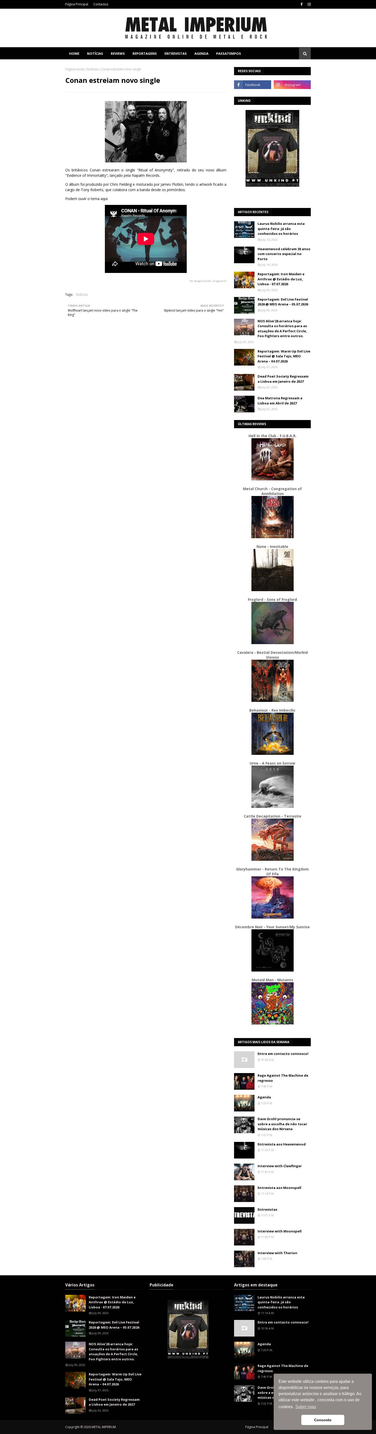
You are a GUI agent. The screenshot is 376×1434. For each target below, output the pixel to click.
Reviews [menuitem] (118, 53)
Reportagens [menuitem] (144, 53)
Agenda (264, 1097)
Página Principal (76, 4)
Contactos (100, 4)
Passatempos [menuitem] (228, 53)
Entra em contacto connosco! (283, 1053)
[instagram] (308, 4)
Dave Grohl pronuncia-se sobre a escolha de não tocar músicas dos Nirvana (282, 1124)
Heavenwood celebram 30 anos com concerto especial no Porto (284, 254)
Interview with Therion (277, 1253)
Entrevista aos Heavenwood (282, 1144)
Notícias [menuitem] (95, 53)
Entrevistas (267, 1209)
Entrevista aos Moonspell (279, 1187)
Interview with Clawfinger (280, 1166)
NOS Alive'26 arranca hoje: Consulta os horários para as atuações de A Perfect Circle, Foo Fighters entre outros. (282, 328)
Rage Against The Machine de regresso (283, 1078)
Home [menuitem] (74, 53)
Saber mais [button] (305, 1407)
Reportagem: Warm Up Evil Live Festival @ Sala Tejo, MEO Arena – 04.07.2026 (284, 356)
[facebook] (301, 4)
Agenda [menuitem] (201, 53)
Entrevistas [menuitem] (175, 53)
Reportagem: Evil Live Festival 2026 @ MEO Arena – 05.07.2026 (283, 302)
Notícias (92, 69)
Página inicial (74, 69)
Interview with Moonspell (280, 1231)
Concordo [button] (322, 1420)
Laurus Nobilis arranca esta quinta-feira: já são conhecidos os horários (281, 228)
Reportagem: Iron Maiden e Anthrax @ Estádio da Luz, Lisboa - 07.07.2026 (281, 279)
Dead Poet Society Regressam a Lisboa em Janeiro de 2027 (283, 379)
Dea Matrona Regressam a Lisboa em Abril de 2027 (280, 400)
